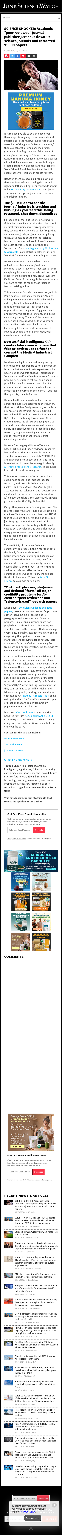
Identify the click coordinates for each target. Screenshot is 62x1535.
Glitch (31, 776)
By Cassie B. (30, 1252)
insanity (22, 780)
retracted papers (40, 783)
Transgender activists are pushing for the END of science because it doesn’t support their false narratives (35, 1441)
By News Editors (32, 1238)
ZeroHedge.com (13, 744)
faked (45, 773)
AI (23, 766)
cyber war (35, 773)
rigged (21, 787)
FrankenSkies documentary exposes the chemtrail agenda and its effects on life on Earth (35, 1384)
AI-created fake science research (22, 466)
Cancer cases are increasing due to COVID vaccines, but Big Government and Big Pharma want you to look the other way (35, 1455)
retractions (10, 787)
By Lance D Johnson (33, 1226)
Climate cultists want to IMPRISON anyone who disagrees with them (35, 1357)
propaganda (11, 783)
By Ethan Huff (31, 1294)
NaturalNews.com (14, 738)
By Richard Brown (32, 1322)
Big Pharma (24, 769)
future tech (20, 776)
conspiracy (10, 773)
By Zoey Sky (30, 1461)
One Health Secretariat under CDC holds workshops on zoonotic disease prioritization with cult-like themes (36, 1345)
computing (50, 769)
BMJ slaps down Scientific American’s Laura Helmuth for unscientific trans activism (35, 1275)
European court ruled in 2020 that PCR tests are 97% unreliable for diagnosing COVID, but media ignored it (36, 1288)
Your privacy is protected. (16, 838)
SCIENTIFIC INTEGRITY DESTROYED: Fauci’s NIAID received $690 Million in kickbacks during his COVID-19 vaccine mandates (35, 1220)
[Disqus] (31, 998)
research (24, 783)
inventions (33, 780)
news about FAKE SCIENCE (39, 716)
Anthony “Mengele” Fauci (35, 695)
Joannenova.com (13, 750)
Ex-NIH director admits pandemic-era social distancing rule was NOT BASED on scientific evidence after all (36, 1316)
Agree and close (33, 1518)
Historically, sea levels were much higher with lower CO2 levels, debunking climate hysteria (35, 1413)
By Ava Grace (31, 1433)
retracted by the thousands (26, 189)
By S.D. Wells (30, 1212)
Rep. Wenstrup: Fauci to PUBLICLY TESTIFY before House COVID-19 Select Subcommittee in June (35, 1427)
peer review (47, 780)
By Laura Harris (31, 1336)
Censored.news (24, 712)
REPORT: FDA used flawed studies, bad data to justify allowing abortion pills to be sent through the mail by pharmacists (35, 1331)
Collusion (37, 769)
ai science (30, 766)
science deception (36, 787)
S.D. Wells (23, 51)
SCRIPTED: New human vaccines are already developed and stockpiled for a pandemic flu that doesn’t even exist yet (36, 1302)
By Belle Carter (31, 1351)
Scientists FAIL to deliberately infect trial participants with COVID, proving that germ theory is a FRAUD (35, 1370)
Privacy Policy (28, 1512)
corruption (23, 773)
